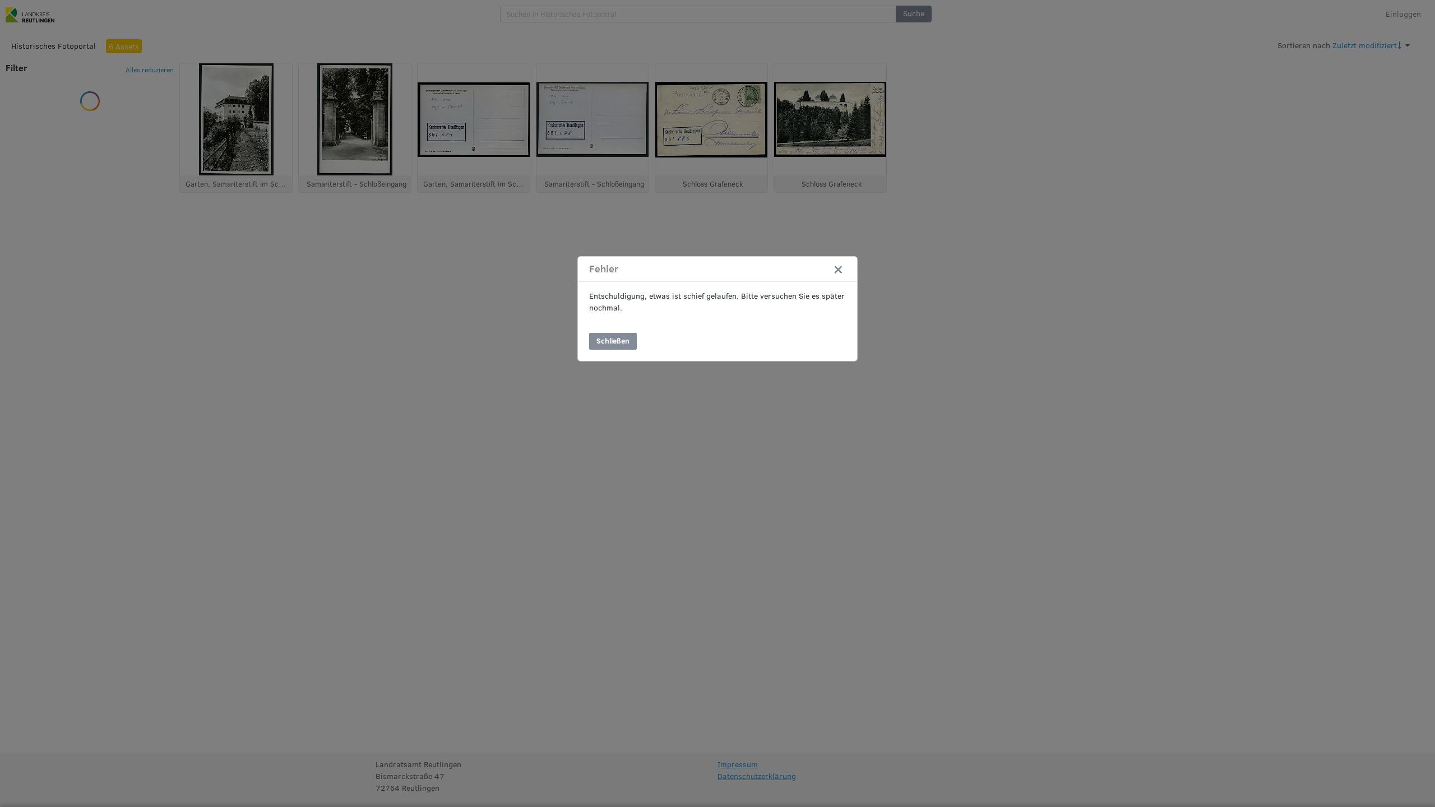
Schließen (612, 341)
